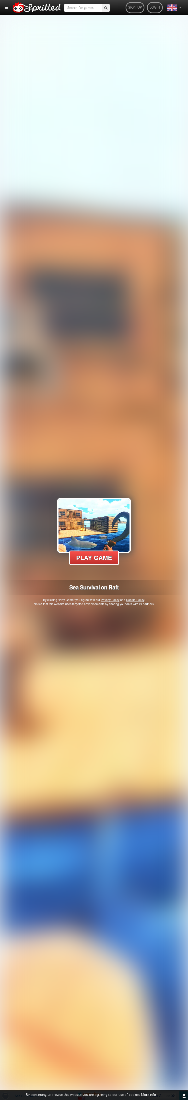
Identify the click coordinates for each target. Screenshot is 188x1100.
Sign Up (135, 7)
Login (155, 7)
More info (148, 1095)
